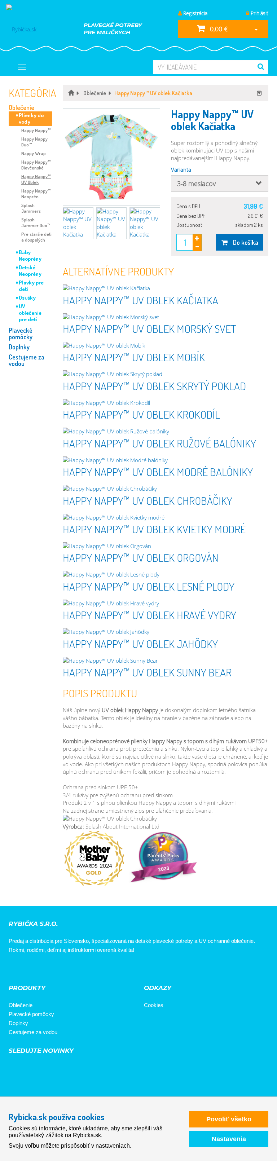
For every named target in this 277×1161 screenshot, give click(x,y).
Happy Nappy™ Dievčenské (36, 165)
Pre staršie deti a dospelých (36, 237)
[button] (111, 157)
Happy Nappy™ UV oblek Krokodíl (141, 414)
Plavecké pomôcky (20, 333)
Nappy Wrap (33, 153)
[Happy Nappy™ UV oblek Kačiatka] (165, 288)
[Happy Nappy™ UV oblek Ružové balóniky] (165, 431)
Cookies (153, 1005)
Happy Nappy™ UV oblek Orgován (141, 557)
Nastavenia (229, 1139)
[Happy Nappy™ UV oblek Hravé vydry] (165, 603)
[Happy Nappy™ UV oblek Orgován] (165, 546)
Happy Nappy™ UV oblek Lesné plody (148, 586)
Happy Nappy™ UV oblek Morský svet (149, 328)
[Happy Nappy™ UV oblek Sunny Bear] (165, 661)
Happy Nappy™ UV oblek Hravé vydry (149, 615)
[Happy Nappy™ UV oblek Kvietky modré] (165, 517)
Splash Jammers (31, 208)
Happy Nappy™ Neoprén (36, 193)
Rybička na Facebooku (17, 969)
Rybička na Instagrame (37, 969)
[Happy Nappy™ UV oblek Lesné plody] (165, 574)
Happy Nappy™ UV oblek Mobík (134, 357)
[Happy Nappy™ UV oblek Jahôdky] (165, 632)
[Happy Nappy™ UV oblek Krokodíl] (165, 403)
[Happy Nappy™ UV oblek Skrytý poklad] (165, 374)
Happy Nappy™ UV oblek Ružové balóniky (159, 443)
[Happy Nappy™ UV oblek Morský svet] (165, 317)
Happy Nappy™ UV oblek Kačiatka (140, 300)
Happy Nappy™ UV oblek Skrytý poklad (154, 386)
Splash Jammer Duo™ (35, 222)
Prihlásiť (258, 13)
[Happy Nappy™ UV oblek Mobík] (165, 345)
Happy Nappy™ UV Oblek (36, 179)
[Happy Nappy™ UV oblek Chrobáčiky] (165, 489)
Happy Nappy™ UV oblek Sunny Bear (147, 672)
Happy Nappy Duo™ (34, 141)
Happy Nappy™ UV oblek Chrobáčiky (147, 500)
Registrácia (194, 13)
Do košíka (243, 242)
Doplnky (19, 347)
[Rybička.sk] (33, 29)
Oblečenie (21, 107)
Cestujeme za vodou (26, 360)
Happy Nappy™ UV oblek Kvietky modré (154, 529)
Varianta (181, 169)
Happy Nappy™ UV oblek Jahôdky (140, 643)
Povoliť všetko (228, 1119)
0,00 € (218, 29)
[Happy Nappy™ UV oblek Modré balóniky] (165, 460)
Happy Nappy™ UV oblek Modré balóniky (158, 471)
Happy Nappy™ (36, 130)
